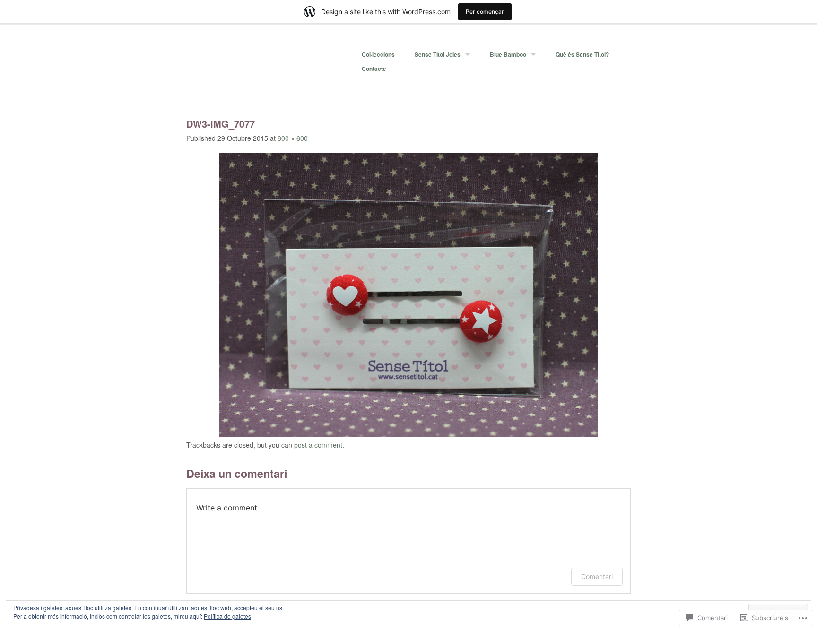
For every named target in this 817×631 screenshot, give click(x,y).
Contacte (374, 68)
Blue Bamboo (508, 54)
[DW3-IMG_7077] (408, 434)
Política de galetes (227, 616)
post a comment (318, 444)
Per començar (485, 11)
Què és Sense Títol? (582, 54)
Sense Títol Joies (438, 54)
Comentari (597, 576)
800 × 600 (293, 138)
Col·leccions (378, 54)
